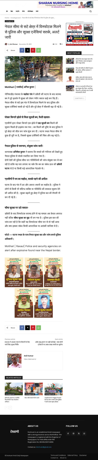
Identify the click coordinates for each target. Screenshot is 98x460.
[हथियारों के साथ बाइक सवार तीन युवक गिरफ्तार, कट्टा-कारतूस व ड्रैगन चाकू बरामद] (70, 61)
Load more (79, 98)
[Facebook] (22, 50)
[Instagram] (73, 433)
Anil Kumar (14, 44)
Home (7, 18)
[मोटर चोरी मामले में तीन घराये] (34, 389)
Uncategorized (16, 18)
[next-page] (10, 407)
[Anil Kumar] (6, 44)
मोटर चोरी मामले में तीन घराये (32, 398)
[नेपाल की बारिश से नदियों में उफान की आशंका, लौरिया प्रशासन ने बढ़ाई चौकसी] (70, 70)
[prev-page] (6, 407)
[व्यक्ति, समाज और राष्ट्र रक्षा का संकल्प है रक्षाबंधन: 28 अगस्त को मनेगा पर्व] (70, 79)
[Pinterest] (33, 50)
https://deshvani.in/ (30, 359)
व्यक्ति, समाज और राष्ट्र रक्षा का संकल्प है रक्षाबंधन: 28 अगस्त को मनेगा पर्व (84, 79)
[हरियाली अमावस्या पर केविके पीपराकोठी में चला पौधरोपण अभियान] (14, 389)
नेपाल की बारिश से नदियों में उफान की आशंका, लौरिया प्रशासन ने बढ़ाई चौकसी (84, 70)
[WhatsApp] (38, 50)
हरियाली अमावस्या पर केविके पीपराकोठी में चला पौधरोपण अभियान (12, 400)
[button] (90, 11)
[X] (27, 50)
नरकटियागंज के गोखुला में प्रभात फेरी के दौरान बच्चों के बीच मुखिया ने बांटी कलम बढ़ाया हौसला (53, 400)
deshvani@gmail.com (44, 447)
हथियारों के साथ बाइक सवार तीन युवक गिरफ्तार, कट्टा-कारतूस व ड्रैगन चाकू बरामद (84, 61)
